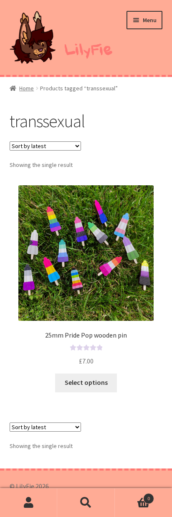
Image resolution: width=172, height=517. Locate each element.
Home (26, 88)
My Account (28, 503)
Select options (86, 382)
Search (85, 503)
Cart (132, 495)
